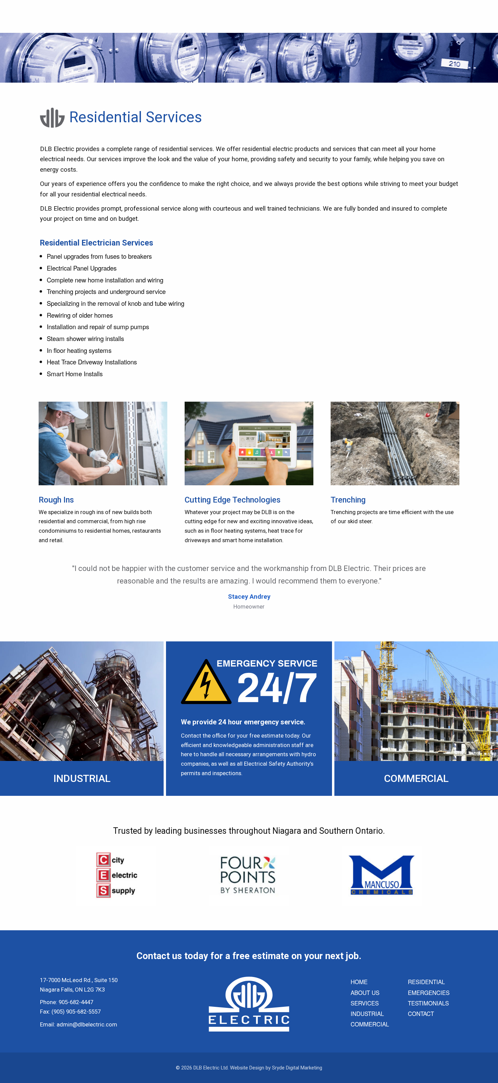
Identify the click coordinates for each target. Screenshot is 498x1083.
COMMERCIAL (370, 1024)
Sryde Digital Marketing (297, 1068)
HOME (359, 982)
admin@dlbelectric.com (87, 1024)
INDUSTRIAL (367, 1014)
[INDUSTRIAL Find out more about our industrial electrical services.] (82, 718)
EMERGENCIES (429, 993)
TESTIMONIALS (428, 1003)
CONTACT (421, 1014)
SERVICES (365, 1003)
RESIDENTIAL (426, 982)
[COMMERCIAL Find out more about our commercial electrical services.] (416, 718)
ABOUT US (365, 993)
